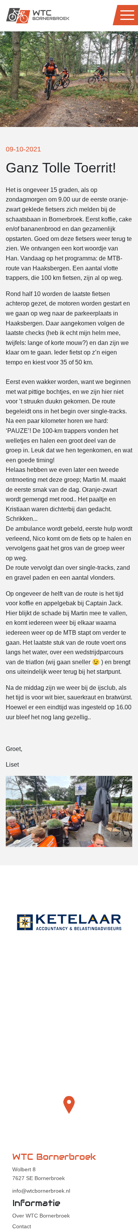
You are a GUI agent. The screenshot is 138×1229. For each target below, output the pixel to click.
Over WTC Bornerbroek (41, 1216)
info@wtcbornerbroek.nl (41, 1191)
